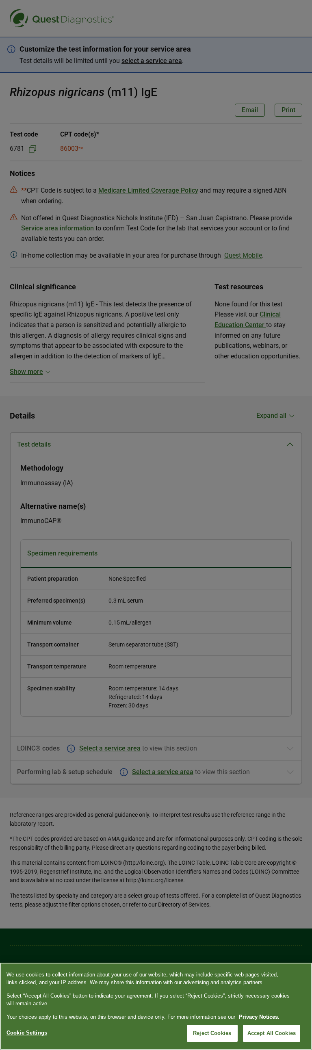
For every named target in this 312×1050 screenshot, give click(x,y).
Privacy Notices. (259, 1017)
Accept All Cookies (271, 1033)
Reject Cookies (212, 1033)
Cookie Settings (26, 1033)
